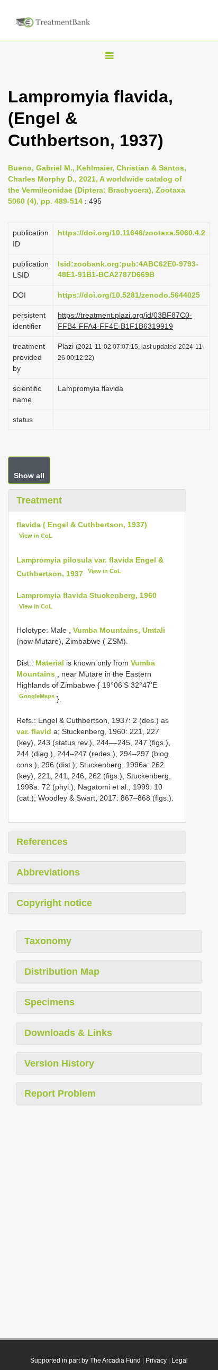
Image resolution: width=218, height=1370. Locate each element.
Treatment (39, 500)
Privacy (156, 1360)
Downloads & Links (68, 1033)
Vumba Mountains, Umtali (119, 630)
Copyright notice (54, 903)
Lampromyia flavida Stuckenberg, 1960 (86, 595)
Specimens (49, 1002)
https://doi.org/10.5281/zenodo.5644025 (129, 295)
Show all (29, 475)
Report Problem (60, 1093)
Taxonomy (47, 941)
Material (50, 663)
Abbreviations (48, 872)
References (42, 841)
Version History (59, 1063)
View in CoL (35, 535)
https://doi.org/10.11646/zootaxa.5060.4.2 (131, 233)
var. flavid (33, 731)
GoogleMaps (36, 696)
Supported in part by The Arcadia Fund (85, 1360)
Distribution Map (61, 971)
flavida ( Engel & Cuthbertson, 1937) (81, 524)
